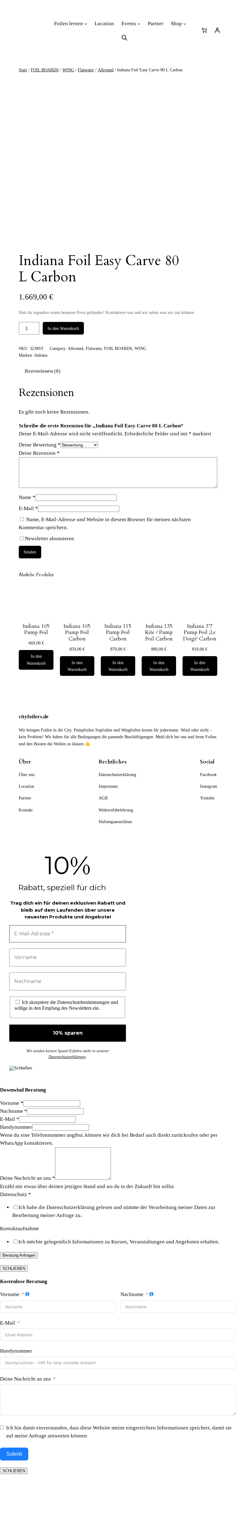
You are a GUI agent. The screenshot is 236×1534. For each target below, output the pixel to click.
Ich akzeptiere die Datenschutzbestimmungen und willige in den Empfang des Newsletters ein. (66, 1005)
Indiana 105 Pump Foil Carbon (77, 632)
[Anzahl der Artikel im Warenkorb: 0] (204, 30)
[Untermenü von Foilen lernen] (85, 23)
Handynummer (16, 1127)
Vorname (11, 1103)
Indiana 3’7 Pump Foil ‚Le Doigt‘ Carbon (199, 632)
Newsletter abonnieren (49, 538)
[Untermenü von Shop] (184, 23)
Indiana (40, 355)
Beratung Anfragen (18, 1255)
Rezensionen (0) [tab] (43, 371)
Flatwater (86, 69)
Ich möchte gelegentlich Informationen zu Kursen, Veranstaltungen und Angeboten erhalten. (118, 1242)
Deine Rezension (39, 453)
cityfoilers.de (34, 716)
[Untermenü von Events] (138, 23)
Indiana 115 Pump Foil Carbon (117, 632)
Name (27, 497)
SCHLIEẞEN (13, 1268)
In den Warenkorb (63, 328)
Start (23, 69)
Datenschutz (15, 1194)
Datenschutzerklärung (67, 1056)
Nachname (13, 1111)
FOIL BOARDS (45, 69)
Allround (105, 69)
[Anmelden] (217, 30)
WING (68, 69)
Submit (14, 1454)
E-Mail (28, 508)
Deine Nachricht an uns (27, 1178)
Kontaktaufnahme (19, 1228)
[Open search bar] (124, 38)
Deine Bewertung (40, 445)
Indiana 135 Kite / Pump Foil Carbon (159, 632)
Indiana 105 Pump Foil (36, 629)
